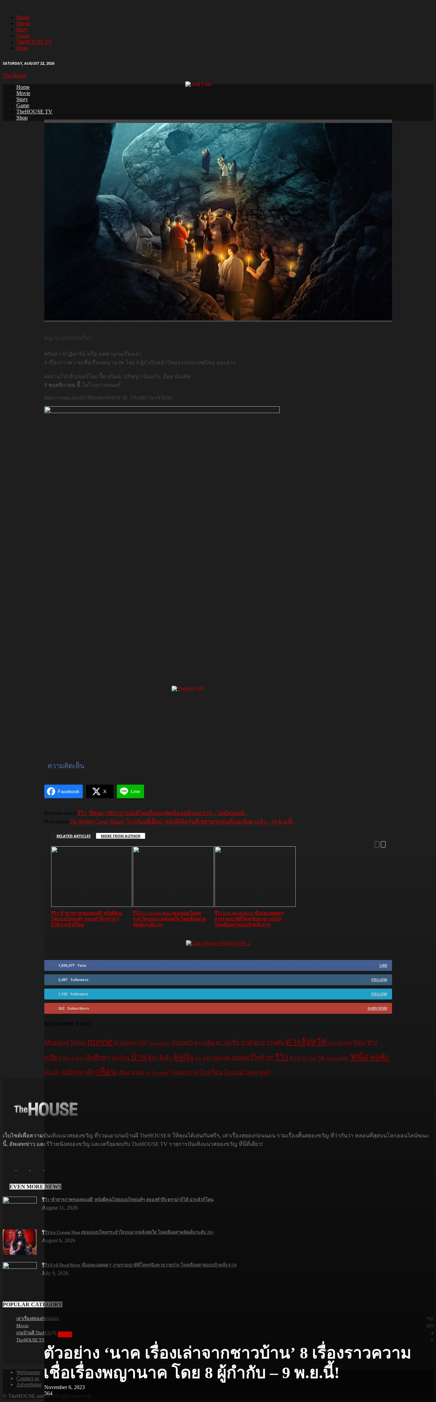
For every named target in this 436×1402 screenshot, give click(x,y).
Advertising (29, 1384)
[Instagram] (17, 6)
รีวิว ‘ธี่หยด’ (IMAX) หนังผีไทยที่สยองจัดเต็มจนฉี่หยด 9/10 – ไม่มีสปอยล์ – (162, 813)
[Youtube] (35, 6)
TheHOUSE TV (34, 42)
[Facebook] (7, 6)
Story (22, 29)
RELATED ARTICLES (74, 835)
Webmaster (28, 1372)
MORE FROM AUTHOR (120, 835)
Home (23, 17)
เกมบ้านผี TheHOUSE (36, 1332)
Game (22, 35)
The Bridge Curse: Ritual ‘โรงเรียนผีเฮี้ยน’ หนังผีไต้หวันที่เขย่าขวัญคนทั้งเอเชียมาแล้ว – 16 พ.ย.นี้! (181, 821)
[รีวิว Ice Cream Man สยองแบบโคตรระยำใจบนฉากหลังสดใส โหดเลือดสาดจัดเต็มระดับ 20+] (20, 1253)
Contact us (27, 1378)
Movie (23, 23)
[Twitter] (26, 6)
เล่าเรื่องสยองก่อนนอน (37, 1318)
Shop (22, 48)
